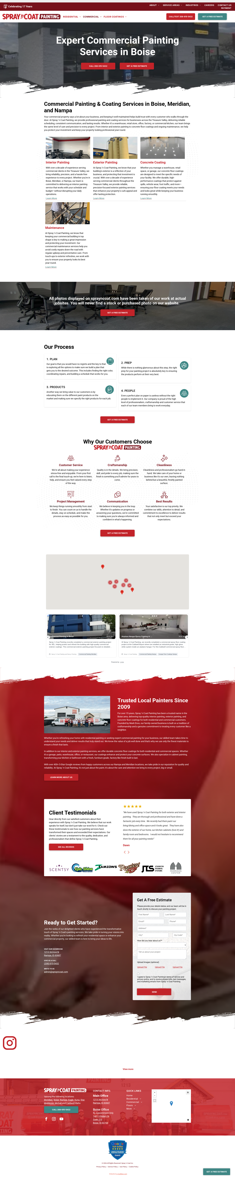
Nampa (63, 1100)
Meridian (48, 1100)
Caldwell (70, 1103)
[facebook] (46, 1119)
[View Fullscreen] (154, 1100)
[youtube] (61, 1119)
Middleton (49, 1103)
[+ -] (171, 1106)
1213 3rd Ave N (51, 952)
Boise (56, 1100)
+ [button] (154, 1092)
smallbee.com (122, 1174)
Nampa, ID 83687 (52, 955)
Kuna (77, 1100)
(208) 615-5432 (51, 963)
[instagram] (54, 1119)
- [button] (154, 1095)
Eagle (71, 1100)
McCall (58, 1103)
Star (82, 1100)
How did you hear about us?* (149, 940)
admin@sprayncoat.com (56, 971)
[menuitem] (154, 5)
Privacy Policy (101, 1167)
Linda (122, 662)
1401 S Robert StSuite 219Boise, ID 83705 (101, 1119)
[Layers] (187, 1092)
